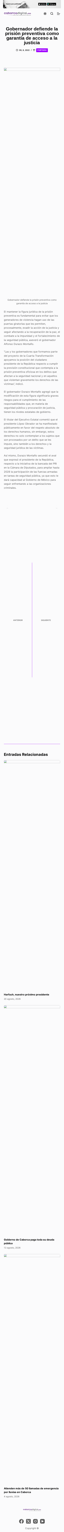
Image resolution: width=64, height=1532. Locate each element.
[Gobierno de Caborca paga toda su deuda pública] (32, 1120)
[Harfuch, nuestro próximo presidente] (32, 875)
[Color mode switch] (45, 13)
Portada (42, 50)
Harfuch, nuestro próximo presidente (26, 994)
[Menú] (58, 13)
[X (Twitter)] (28, 1521)
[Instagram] (35, 1521)
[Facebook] (21, 1521)
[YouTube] (42, 1521)
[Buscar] (51, 13)
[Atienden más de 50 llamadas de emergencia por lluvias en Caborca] (32, 1368)
